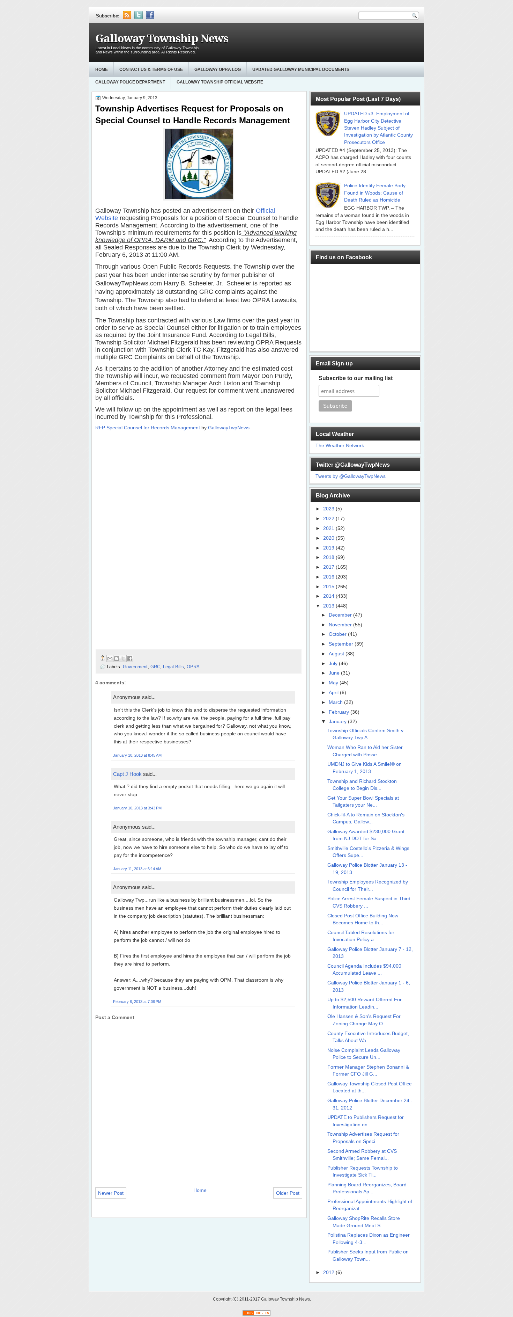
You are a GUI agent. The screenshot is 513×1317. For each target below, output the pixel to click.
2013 (329, 606)
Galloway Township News (161, 38)
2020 (329, 538)
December (341, 615)
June (335, 673)
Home (101, 69)
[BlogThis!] (116, 658)
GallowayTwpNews (229, 427)
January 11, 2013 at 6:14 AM (137, 869)
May (334, 682)
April (334, 692)
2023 (329, 508)
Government (135, 666)
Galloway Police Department (130, 82)
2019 (329, 548)
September (342, 644)
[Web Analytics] (256, 1314)
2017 (329, 567)
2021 (329, 528)
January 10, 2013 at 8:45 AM (137, 755)
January (338, 721)
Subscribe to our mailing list (356, 378)
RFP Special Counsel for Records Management (147, 427)
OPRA (193, 666)
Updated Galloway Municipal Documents (300, 69)
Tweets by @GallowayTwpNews (350, 476)
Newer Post (111, 1193)
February (339, 712)
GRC (155, 666)
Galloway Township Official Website (220, 82)
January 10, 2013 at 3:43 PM (137, 808)
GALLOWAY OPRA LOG (217, 69)
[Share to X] (123, 658)
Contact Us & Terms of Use (151, 69)
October (338, 634)
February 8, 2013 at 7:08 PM (137, 1001)
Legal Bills (173, 666)
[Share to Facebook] (129, 658)
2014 (329, 596)
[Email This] (109, 658)
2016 (329, 577)
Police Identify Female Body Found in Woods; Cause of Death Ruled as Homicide (375, 193)
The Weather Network (339, 445)
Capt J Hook (127, 774)
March (336, 702)
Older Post (287, 1193)
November (341, 624)
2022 (329, 518)
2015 (329, 586)
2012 (329, 1272)
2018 (329, 557)
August (337, 653)
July (334, 663)
